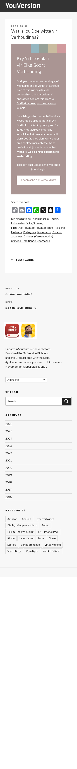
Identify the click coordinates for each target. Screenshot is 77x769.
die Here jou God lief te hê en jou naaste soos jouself (36, 103)
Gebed (45, 525)
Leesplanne (25, 260)
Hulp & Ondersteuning (20, 531)
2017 (8, 489)
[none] (26, 379)
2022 (8, 453)
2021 (8, 460)
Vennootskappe (30, 544)
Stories (11, 544)
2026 (8, 424)
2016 (8, 497)
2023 (8, 446)
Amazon (12, 519)
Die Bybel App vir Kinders (22, 525)
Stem (52, 538)
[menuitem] (54, 219)
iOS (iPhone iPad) (48, 531)
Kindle (11, 538)
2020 (8, 467)
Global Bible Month (34, 366)
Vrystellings (14, 551)
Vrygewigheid (53, 544)
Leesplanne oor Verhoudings (38, 180)
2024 (8, 438)
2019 (8, 475)
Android (26, 519)
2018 (8, 482)
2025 (8, 431)
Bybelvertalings (45, 519)
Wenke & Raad (51, 551)
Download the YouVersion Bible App (27, 353)
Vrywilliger (32, 551)
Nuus (41, 538)
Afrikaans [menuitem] (13, 379)
